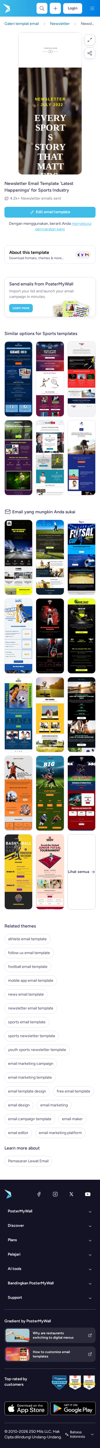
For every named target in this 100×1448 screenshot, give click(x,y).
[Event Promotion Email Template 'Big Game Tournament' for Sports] (50, 793)
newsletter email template (30, 1008)
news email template (26, 994)
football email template (28, 966)
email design (19, 1105)
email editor (18, 1132)
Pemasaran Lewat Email (28, 1161)
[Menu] (92, 8)
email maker (72, 1119)
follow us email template (29, 952)
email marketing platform (60, 1132)
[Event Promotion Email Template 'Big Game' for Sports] (82, 793)
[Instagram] (55, 1194)
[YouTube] (87, 1194)
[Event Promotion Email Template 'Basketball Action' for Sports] (18, 793)
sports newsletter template (31, 1036)
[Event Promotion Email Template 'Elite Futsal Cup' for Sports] (82, 557)
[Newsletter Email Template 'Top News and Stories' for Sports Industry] (82, 457)
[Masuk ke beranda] (6, 8)
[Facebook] (38, 1194)
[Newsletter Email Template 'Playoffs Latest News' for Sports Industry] (82, 379)
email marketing (54, 1105)
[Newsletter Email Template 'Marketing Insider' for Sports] (18, 457)
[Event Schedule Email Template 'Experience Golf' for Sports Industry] (50, 714)
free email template (73, 1091)
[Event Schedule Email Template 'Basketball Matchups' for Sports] (18, 871)
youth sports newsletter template (37, 1049)
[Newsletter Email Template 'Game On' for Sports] (18, 379)
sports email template (27, 1022)
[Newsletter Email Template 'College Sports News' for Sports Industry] (50, 457)
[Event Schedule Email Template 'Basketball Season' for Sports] (18, 636)
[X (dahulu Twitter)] (71, 1194)
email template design (27, 1091)
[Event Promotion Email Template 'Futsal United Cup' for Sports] (18, 714)
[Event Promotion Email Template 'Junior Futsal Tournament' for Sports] (50, 871)
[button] (89, 39)
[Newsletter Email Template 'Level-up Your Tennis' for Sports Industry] (50, 379)
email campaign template (29, 1119)
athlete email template (27, 939)
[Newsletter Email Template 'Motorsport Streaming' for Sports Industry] (18, 557)
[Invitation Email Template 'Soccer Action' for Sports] (82, 636)
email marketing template (30, 1077)
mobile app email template (30, 980)
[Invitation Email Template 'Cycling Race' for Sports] (82, 714)
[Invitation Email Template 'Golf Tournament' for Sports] (50, 557)
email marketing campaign (30, 1063)
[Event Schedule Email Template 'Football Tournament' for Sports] (50, 636)
